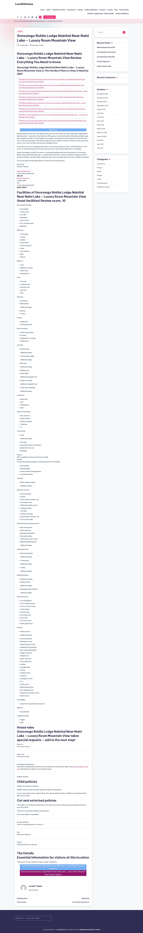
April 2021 (100, 144)
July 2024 (100, 113)
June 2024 (100, 117)
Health (99, 171)
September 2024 (102, 105)
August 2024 (101, 109)
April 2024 (100, 125)
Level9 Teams (35, 886)
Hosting (99, 175)
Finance (99, 167)
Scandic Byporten (103, 61)
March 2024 (101, 129)
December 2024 (102, 94)
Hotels (20, 31)
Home (16, 21)
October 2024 (102, 102)
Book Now (53, 130)
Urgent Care (20, 918)
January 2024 (101, 136)
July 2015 (100, 148)
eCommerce (101, 164)
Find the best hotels (32, 918)
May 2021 (100, 140)
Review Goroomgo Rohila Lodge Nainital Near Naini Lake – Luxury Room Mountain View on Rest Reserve (53, 873)
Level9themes (24, 4)
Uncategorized (102, 183)
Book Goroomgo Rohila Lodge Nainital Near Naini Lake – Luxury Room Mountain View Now (53, 867)
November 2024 (102, 98)
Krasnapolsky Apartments (106, 52)
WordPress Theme (103, 187)
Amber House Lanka (104, 66)
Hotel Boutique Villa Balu (106, 57)
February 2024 (102, 132)
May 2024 (100, 121)
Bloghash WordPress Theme (90, 930)
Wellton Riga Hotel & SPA (106, 47)
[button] (49, 17)
